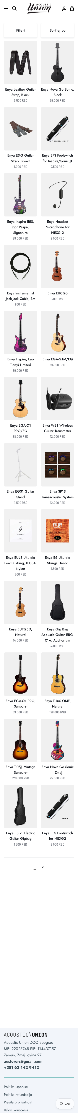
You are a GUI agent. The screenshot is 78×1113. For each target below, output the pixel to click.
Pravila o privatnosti (18, 1102)
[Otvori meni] (4, 8)
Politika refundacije (18, 1094)
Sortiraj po (57, 30)
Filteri (20, 30)
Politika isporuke (16, 1086)
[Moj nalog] (62, 8)
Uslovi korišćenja (16, 1110)
